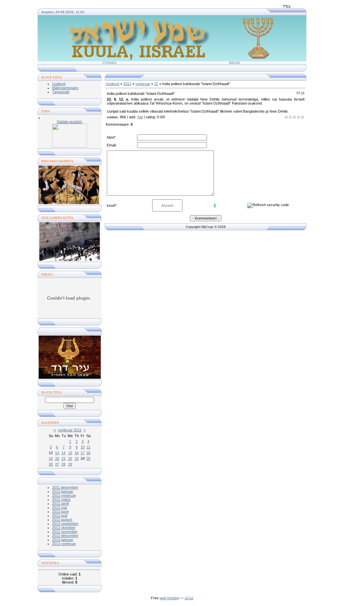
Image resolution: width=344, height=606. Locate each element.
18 (88, 453)
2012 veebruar (64, 495)
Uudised (109, 63)
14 (63, 453)
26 (51, 464)
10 (83, 447)
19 (51, 459)
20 (57, 459)
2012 (127, 84)
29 (70, 464)
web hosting (169, 598)
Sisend (234, 63)
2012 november (65, 532)
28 (63, 464)
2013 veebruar (64, 544)
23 (77, 459)
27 (57, 464)
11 (88, 447)
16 (77, 453)
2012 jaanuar (62, 491)
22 (70, 459)
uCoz (189, 598)
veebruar (142, 84)
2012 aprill (60, 503)
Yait (140, 117)
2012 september (65, 524)
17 (83, 453)
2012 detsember (65, 536)
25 (88, 459)
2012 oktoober (64, 528)
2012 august (62, 520)
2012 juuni (60, 511)
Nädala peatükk (69, 122)
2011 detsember (65, 487)
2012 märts (61, 499)
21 (63, 459)
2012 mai (59, 507)
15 (70, 453)
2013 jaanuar (62, 540)
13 (57, 453)
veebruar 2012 (70, 430)
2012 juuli (59, 515)
